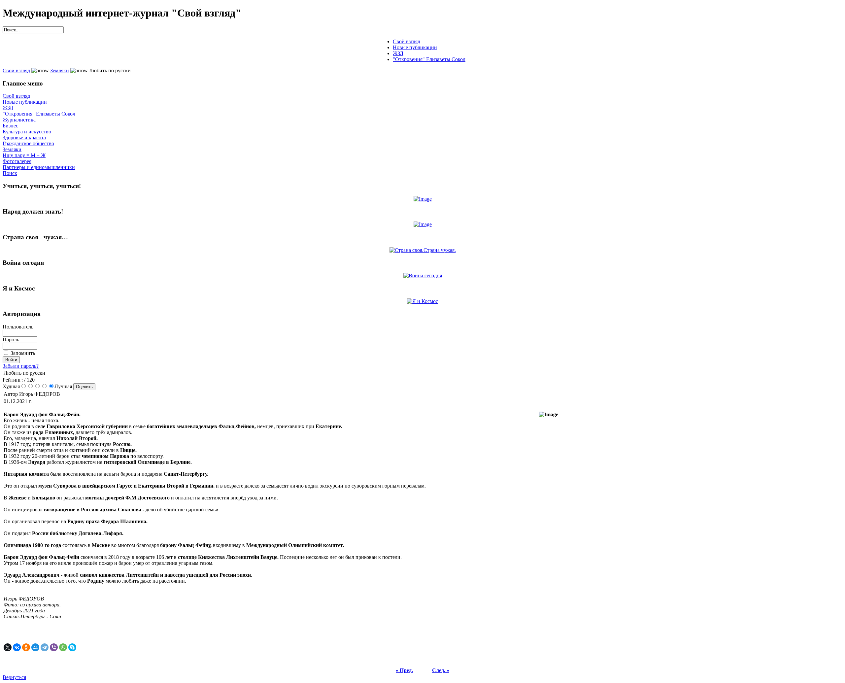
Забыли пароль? (21, 366)
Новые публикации (25, 102)
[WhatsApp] (63, 647)
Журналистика (19, 119)
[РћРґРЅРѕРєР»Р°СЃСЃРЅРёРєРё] (26, 647)
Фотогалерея (17, 161)
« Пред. (404, 670)
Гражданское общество (28, 143)
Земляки (59, 70)
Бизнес (10, 125)
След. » (440, 670)
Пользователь (18, 326)
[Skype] (72, 647)
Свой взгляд (16, 70)
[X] (8, 647)
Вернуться (14, 677)
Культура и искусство (27, 131)
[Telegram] (45, 647)
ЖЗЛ (8, 108)
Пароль (11, 339)
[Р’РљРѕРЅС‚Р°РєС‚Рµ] (17, 647)
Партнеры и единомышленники (39, 167)
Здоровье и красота (24, 137)
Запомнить (23, 353)
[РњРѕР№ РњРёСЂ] (35, 647)
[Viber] (54, 647)
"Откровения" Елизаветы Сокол (39, 114)
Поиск (10, 173)
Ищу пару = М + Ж (24, 155)
